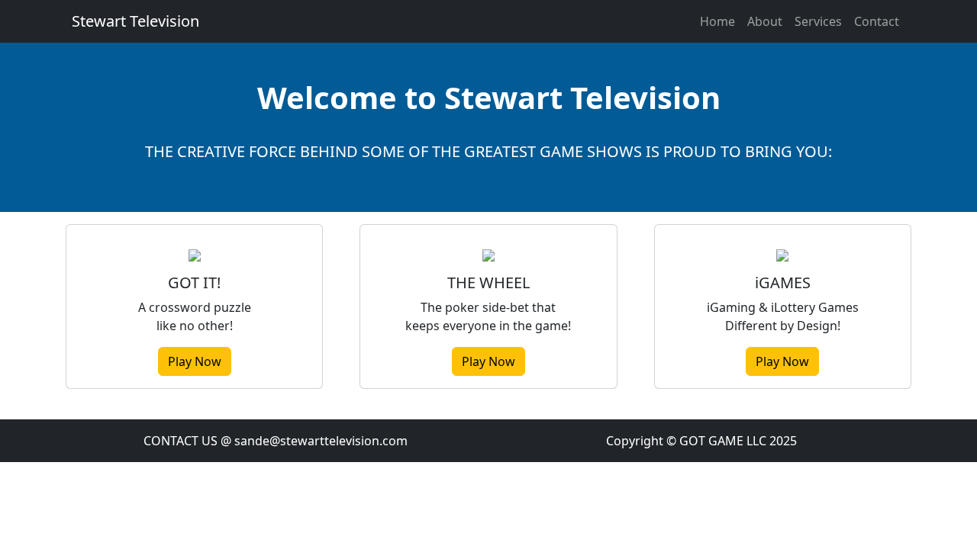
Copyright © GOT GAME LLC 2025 (701, 440)
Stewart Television (135, 21)
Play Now (194, 361)
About (764, 21)
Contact (876, 21)
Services (818, 21)
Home (717, 21)
